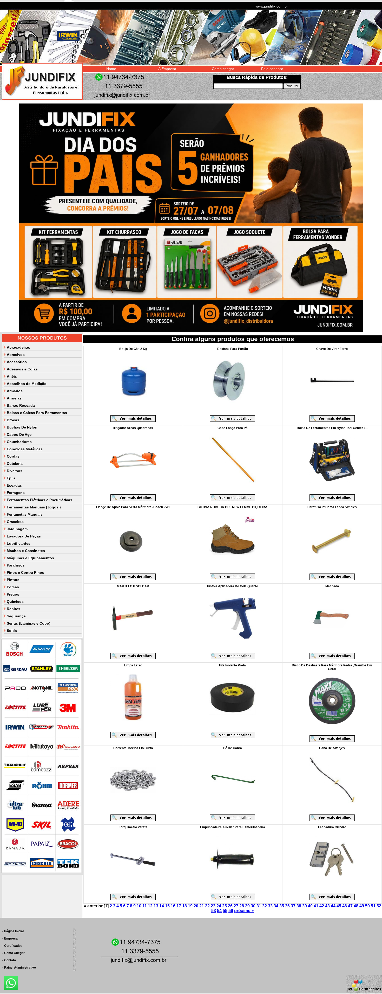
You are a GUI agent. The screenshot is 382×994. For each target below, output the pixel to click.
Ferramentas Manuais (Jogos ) (34, 507)
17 (178, 906)
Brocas (13, 420)
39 (304, 906)
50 (367, 906)
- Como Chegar (13, 953)
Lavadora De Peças (24, 536)
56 (230, 910)
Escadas (14, 485)
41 (316, 906)
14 (161, 906)
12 (150, 906)
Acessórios (17, 362)
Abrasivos (16, 355)
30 (253, 906)
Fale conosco (272, 69)
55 (225, 910)
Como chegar (223, 69)
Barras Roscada (21, 405)
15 (167, 906)
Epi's (11, 478)
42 (321, 906)
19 (190, 906)
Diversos (14, 471)
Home (111, 69)
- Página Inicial (13, 931)
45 (339, 906)
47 (350, 906)
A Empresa (167, 69)
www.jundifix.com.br (271, 6)
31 (258, 906)
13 (156, 906)
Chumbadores (19, 442)
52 (379, 906)
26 (230, 906)
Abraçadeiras (18, 347)
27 (236, 906)
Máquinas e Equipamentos (30, 558)
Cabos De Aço (19, 434)
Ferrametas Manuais (25, 514)
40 (310, 906)
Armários (15, 391)
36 (287, 906)
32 (264, 906)
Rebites (13, 609)
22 (207, 906)
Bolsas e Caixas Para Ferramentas (37, 413)
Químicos (15, 601)
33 (270, 906)
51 (373, 906)
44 (333, 906)
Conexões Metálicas (25, 449)
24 (218, 906)
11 (144, 906)
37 (293, 906)
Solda (12, 631)
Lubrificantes (18, 543)
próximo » (244, 910)
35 (281, 906)
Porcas (13, 587)
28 (241, 906)
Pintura (13, 580)
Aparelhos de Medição (27, 384)
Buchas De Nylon (22, 427)
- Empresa (10, 938)
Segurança (16, 616)
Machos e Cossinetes (26, 551)
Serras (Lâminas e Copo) (28, 623)
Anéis (12, 376)
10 (139, 906)
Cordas (13, 456)
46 (344, 906)
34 (276, 906)
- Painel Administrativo (19, 967)
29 (247, 906)
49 (361, 906)
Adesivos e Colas (22, 369)
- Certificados (12, 946)
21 (201, 906)
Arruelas (14, 398)
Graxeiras (15, 522)
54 (219, 910)
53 (213, 910)
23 (213, 906)
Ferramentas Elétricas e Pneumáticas (39, 500)
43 (327, 906)
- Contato (9, 960)
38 (299, 906)
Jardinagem (17, 529)
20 (196, 906)
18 (184, 906)
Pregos (13, 594)
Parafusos (16, 565)
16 (173, 906)
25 (224, 906)
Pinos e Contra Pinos (25, 572)
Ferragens (16, 493)
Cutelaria (15, 463)
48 (356, 906)
